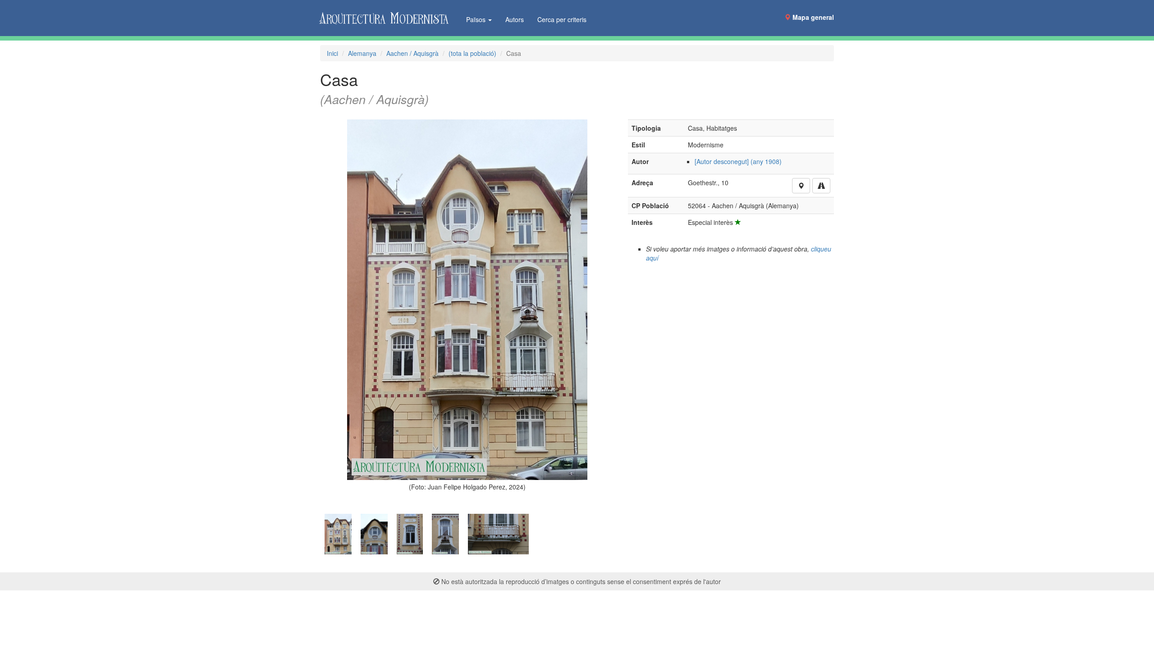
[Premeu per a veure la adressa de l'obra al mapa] (801, 185)
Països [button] (476, 19)
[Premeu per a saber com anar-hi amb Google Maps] (821, 185)
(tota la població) (472, 53)
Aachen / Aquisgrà (412, 53)
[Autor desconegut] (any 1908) (738, 161)
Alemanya (362, 53)
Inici (332, 53)
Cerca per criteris (561, 19)
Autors (514, 19)
